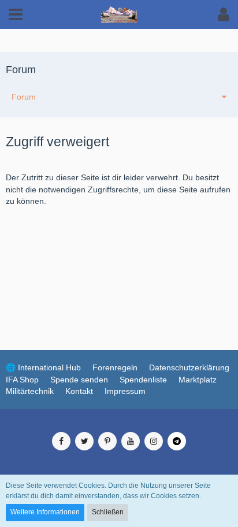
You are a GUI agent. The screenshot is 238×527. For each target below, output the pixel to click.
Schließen (108, 512)
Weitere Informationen (45, 512)
